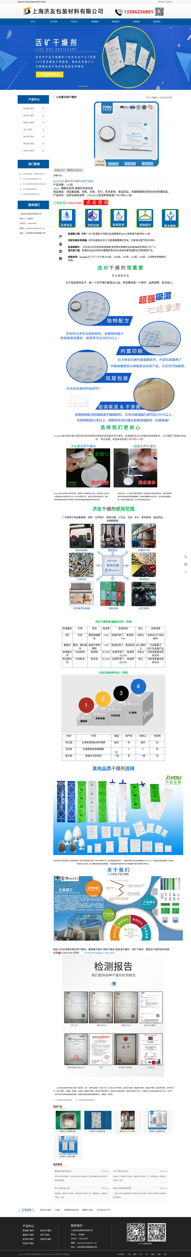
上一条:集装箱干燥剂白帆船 (62, 1100)
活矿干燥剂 (27, 130)
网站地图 (161, 2)
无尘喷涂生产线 (103, 1210)
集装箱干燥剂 (28, 108)
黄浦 (134, 1254)
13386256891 (74, 203)
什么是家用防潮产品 (30, 189)
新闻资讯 (115, 22)
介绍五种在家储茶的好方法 (32, 179)
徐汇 (140, 1254)
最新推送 (169, 2)
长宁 (147, 1254)
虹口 (165, 1254)
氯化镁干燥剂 (28, 137)
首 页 (33, 22)
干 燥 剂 (117, 267)
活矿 (67, 635)
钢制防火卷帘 (87, 1210)
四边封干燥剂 (28, 151)
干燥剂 (118, 195)
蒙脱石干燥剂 (28, 123)
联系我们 (157, 22)
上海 (128, 1254)
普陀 (159, 1254)
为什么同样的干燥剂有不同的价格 (34, 184)
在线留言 (136, 22)
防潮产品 (151, 247)
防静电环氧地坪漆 (71, 1210)
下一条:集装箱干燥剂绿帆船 (84, 1100)
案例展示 (95, 22)
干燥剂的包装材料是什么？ (32, 194)
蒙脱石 (67, 645)
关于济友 (53, 22)
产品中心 (74, 22)
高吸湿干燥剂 (28, 144)
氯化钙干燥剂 (28, 116)
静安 (153, 1254)
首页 (148, 98)
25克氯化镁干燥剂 (166, 98)
